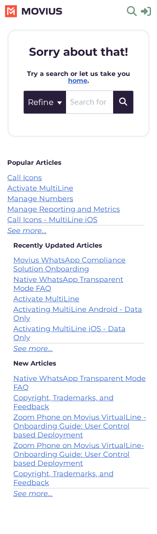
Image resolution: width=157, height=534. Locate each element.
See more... (27, 230)
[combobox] (89, 102)
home (77, 80)
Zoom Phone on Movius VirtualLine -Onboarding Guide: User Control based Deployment (79, 426)
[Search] (123, 102)
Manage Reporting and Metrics (63, 209)
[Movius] (34, 7)
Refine (42, 102)
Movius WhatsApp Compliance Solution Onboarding (69, 264)
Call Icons (24, 177)
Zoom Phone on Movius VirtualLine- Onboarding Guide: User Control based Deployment (78, 454)
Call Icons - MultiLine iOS (52, 219)
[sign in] (146, 10)
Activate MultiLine (40, 188)
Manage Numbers (40, 198)
